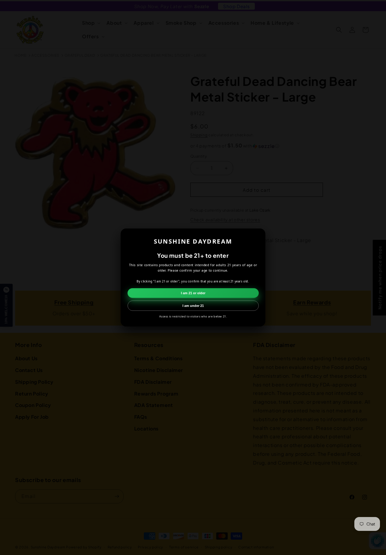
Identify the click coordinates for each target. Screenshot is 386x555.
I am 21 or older (193, 293)
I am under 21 (193, 305)
